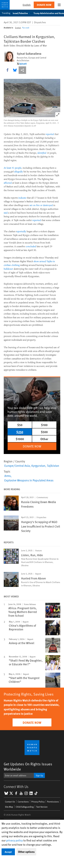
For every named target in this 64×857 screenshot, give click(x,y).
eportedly (21, 231)
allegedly (18, 171)
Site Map (9, 806)
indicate (22, 197)
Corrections (23, 801)
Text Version (42, 806)
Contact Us (10, 801)
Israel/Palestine (20, 13)
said (6, 212)
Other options (26, 852)
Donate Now (44, 5)
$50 (19, 424)
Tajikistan (53, 465)
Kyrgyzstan (38, 465)
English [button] (27, 5)
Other (44, 439)
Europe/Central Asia (17, 465)
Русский (25, 27)
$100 (44, 424)
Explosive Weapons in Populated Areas (28, 480)
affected (8, 182)
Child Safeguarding (25, 806)
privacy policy (14, 840)
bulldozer (8, 268)
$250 (19, 432)
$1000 (20, 439)
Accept (8, 852)
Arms (7, 476)
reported (50, 134)
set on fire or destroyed (41, 205)
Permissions (53, 801)
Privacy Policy (37, 801)
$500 (44, 432)
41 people (16, 167)
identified (41, 152)
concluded (31, 246)
